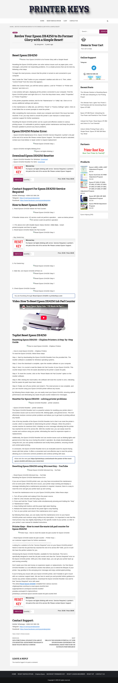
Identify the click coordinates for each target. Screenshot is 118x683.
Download (44, 159)
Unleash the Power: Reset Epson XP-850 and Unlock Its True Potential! (94, 122)
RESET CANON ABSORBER (76, 674)
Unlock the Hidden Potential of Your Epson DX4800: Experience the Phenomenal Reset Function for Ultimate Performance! (60, 642)
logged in (23, 662)
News (15, 32)
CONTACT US (100, 674)
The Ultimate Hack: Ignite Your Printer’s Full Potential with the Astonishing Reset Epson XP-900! (93, 105)
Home (42, 21)
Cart (65, 21)
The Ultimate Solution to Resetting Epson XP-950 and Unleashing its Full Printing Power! (94, 94)
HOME (14, 674)
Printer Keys (59, 9)
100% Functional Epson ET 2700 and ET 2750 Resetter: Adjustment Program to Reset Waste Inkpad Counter (27, 641)
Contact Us (74, 21)
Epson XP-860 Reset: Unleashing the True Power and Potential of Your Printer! (94, 114)
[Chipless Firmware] (94, 151)
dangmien (40, 44)
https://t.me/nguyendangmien (30, 198)
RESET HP (90, 674)
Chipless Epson (40, 674)
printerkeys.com (56, 296)
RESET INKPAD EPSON (54, 21)
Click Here (54, 225)
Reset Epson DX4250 (22, 634)
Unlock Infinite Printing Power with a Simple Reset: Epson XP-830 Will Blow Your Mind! (93, 131)
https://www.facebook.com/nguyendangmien (35, 200)
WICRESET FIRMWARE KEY (56, 674)
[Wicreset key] (18, 170)
